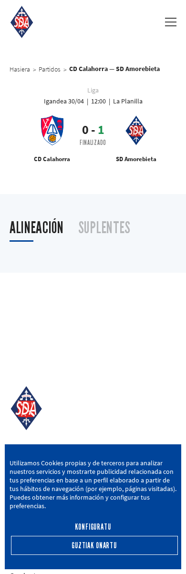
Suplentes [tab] (104, 227)
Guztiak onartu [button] (94, 546)
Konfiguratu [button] (93, 527)
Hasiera (20, 69)
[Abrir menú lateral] (170, 22)
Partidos (50, 69)
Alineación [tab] (37, 227)
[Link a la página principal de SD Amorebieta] (22, 22)
